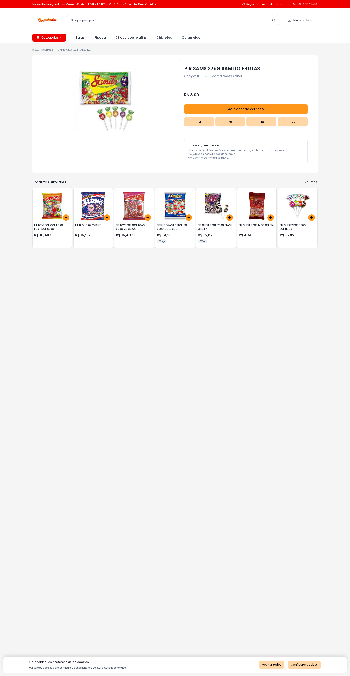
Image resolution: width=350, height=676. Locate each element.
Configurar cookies (304, 665)
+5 (230, 122)
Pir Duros (46, 50)
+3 (199, 122)
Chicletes (164, 37)
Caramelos (191, 37)
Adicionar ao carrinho (246, 109)
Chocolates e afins (131, 37)
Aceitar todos (271, 665)
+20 (293, 122)
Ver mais (311, 182)
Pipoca (100, 37)
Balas (80, 37)
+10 (261, 122)
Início (35, 50)
